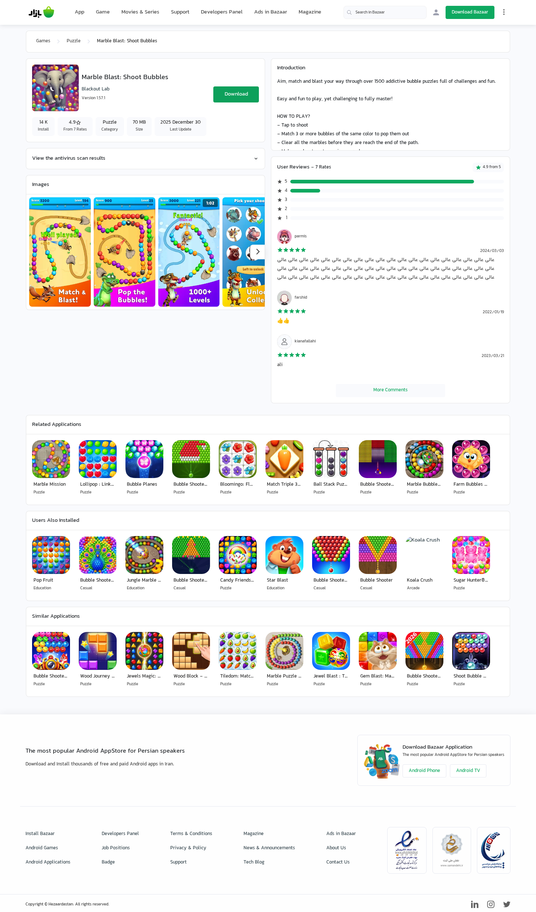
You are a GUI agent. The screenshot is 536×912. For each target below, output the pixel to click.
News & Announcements (269, 848)
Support (180, 12)
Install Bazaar (40, 834)
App (79, 12)
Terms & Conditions (191, 834)
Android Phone (424, 771)
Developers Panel (221, 12)
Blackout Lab (95, 89)
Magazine (310, 12)
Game (103, 12)
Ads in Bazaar (270, 12)
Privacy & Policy (188, 848)
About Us (336, 848)
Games (43, 41)
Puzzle (74, 41)
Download (236, 94)
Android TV (468, 771)
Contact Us (338, 862)
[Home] (41, 12)
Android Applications (48, 862)
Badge (108, 862)
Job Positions (116, 848)
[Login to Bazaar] (436, 12)
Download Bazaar (470, 12)
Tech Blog (254, 862)
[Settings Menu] (503, 12)
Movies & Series (140, 12)
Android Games (42, 848)
